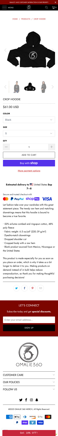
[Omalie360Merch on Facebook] (26, 400)
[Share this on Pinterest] (32, 288)
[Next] (52, 50)
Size (5, 127)
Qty (5, 140)
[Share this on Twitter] (16, 288)
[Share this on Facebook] (24, 288)
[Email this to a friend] (40, 288)
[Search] (47, 7)
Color (6, 113)
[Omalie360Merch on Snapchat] (37, 400)
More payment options (29, 170)
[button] (29, 433)
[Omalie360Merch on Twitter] (21, 400)
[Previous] (6, 50)
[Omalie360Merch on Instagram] (31, 400)
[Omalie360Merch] (29, 7)
